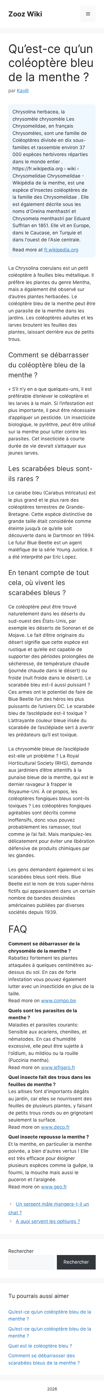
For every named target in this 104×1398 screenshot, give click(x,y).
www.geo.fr (54, 1187)
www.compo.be (58, 1000)
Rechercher (21, 1251)
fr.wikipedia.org (61, 250)
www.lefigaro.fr (58, 1067)
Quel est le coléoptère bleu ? (40, 1346)
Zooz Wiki (25, 14)
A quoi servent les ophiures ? (48, 1221)
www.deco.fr (55, 1127)
